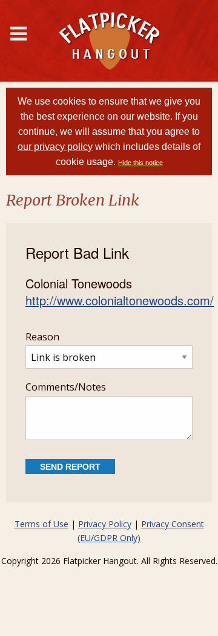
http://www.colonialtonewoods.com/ (119, 300)
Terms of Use (41, 524)
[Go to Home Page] (109, 41)
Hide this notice (140, 162)
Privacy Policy (104, 524)
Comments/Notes (65, 387)
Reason (42, 336)
